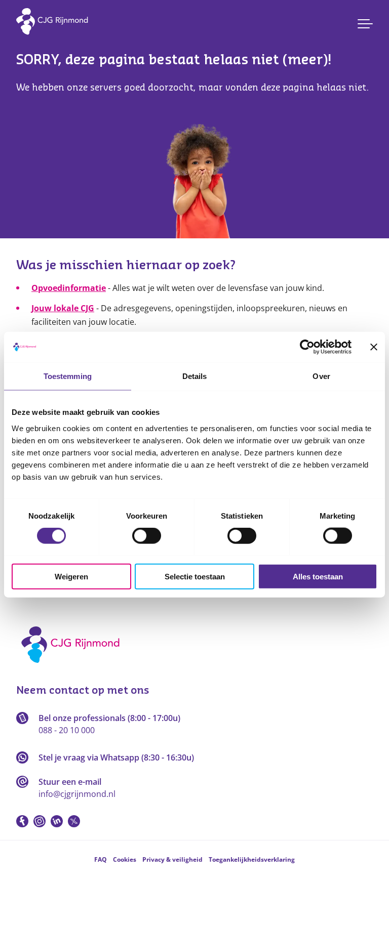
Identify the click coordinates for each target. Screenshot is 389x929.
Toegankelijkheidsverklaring (252, 859)
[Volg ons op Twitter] (74, 821)
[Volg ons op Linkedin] (57, 821)
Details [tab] (194, 376)
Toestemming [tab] (68, 376)
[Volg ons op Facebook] (22, 821)
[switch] (146, 536)
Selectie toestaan (195, 576)
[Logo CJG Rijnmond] (73, 666)
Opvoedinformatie (68, 287)
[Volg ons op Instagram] (39, 821)
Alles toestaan (318, 576)
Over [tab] (321, 376)
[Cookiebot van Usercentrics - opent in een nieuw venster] (307, 347)
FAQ (100, 859)
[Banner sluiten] (373, 347)
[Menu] (365, 23)
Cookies (124, 859)
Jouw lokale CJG (62, 308)
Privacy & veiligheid (172, 859)
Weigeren (71, 576)
